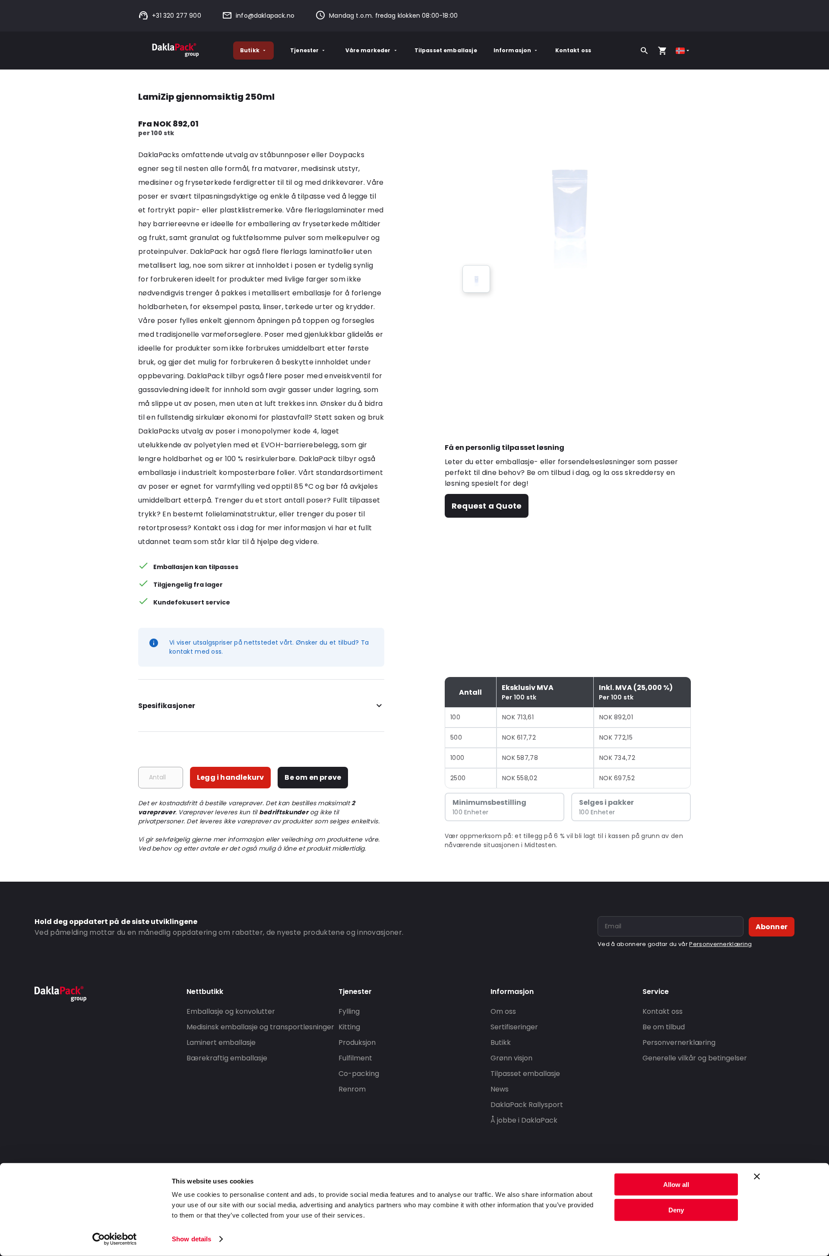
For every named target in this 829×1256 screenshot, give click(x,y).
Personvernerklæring (720, 944)
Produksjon (357, 1042)
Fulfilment (355, 1058)
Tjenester (304, 50)
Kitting (349, 1027)
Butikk (249, 50)
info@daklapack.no (265, 15)
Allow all (676, 1184)
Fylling (349, 1011)
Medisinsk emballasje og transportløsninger (260, 1027)
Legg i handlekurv (230, 777)
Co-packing (359, 1074)
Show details (191, 1239)
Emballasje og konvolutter (231, 1011)
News (499, 1089)
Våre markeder (368, 50)
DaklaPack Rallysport (526, 1105)
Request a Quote (487, 505)
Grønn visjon (511, 1058)
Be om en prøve (313, 777)
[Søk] (644, 50)
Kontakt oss (573, 50)
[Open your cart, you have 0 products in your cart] (662, 50)
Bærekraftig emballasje (227, 1058)
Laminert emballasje (221, 1042)
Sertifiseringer (514, 1027)
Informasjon (513, 50)
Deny (676, 1209)
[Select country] (683, 50)
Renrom (352, 1089)
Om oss (503, 1011)
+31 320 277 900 (176, 15)
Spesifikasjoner (166, 706)
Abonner (772, 927)
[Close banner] (757, 1177)
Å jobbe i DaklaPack (523, 1120)
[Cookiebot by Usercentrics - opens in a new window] (114, 1239)
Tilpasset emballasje (445, 50)
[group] (476, 279)
